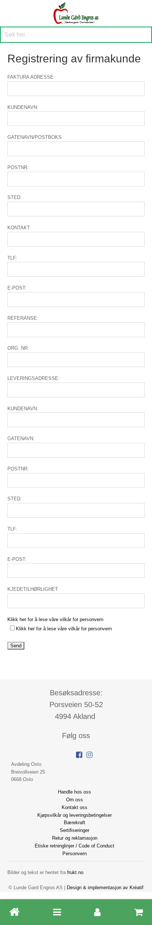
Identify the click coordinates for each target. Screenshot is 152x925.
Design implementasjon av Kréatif (105, 887)
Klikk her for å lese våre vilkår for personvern (55, 619)
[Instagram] (89, 755)
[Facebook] (79, 755)
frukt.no (75, 872)
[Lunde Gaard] (76, 12)
